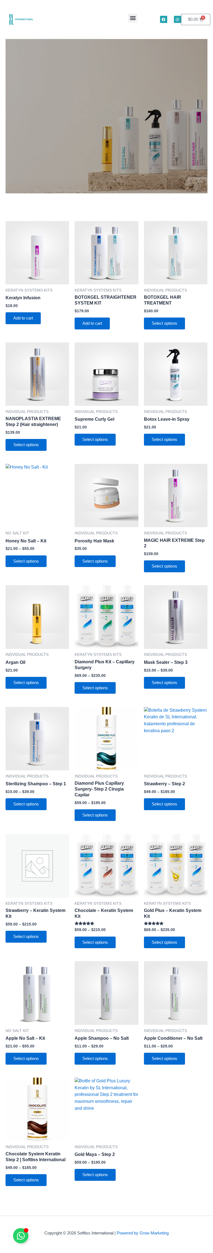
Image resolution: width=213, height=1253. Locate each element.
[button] (132, 18)
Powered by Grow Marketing (143, 1233)
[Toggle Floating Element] (20, 1235)
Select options (164, 323)
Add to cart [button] (23, 318)
